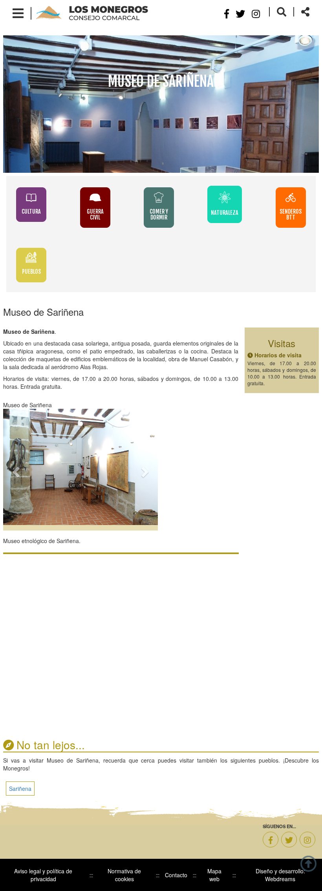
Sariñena (20, 788)
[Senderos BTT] (291, 197)
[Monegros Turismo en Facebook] (270, 839)
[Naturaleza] (231, 197)
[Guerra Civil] (102, 197)
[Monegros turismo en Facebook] (226, 13)
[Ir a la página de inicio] (92, 12)
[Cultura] (38, 197)
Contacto (176, 875)
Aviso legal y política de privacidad (43, 875)
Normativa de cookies (124, 875)
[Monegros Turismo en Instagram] (256, 13)
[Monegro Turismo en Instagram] (307, 839)
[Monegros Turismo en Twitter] (289, 839)
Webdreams (280, 879)
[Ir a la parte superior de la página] (308, 863)
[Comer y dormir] (166, 197)
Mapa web (214, 875)
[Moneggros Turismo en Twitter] (240, 13)
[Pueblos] (31, 258)
